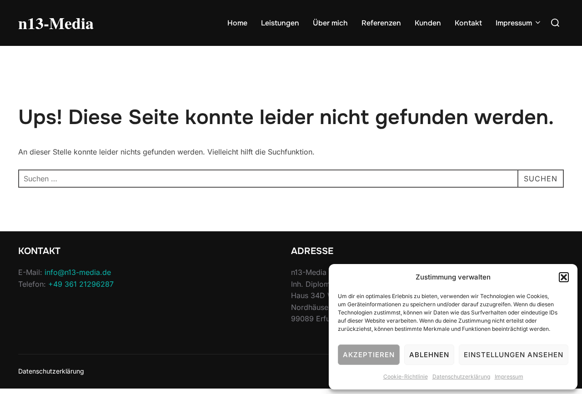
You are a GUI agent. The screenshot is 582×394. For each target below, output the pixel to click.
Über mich (330, 23)
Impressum (509, 376)
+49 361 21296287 (81, 284)
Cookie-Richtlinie (405, 376)
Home (237, 23)
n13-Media (56, 23)
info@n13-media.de (78, 272)
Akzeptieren (369, 354)
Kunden (428, 23)
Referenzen (381, 23)
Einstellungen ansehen (513, 354)
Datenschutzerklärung (461, 376)
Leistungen (280, 23)
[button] (563, 277)
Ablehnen (429, 354)
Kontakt (468, 23)
